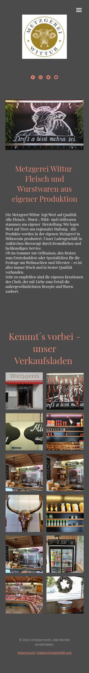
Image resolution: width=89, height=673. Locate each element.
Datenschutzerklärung (54, 652)
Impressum (26, 652)
